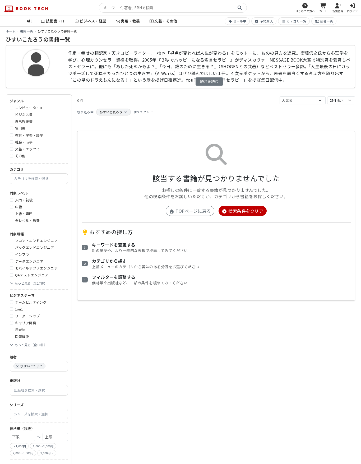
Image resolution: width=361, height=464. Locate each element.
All (29, 21)
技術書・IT (55, 21)
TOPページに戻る (192, 211)
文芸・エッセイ (27, 148)
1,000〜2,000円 (43, 446)
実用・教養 (130, 21)
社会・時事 (24, 142)
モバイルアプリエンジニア (36, 268)
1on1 (19, 309)
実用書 (20, 128)
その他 (20, 155)
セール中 (239, 21)
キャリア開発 (25, 322)
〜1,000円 (19, 446)
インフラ (22, 254)
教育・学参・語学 (29, 135)
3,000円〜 (46, 453)
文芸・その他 (165, 21)
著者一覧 (326, 21)
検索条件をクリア (245, 211)
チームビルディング (31, 302)
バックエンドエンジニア (34, 247)
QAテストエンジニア (32, 274)
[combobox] (39, 178)
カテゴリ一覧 (296, 21)
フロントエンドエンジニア (36, 240)
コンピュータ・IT (29, 107)
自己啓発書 (24, 121)
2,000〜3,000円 (23, 453)
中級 (18, 206)
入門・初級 (24, 199)
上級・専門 (24, 213)
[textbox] (40, 178)
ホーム (11, 31)
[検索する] (240, 8)
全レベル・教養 (27, 220)
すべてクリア (143, 112)
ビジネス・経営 (93, 21)
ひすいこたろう (113, 112)
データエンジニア (29, 261)
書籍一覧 (26, 31)
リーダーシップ (27, 315)
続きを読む (209, 81)
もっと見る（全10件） (31, 344)
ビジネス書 (24, 114)
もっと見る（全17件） (31, 283)
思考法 (20, 329)
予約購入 (266, 21)
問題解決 (22, 336)
